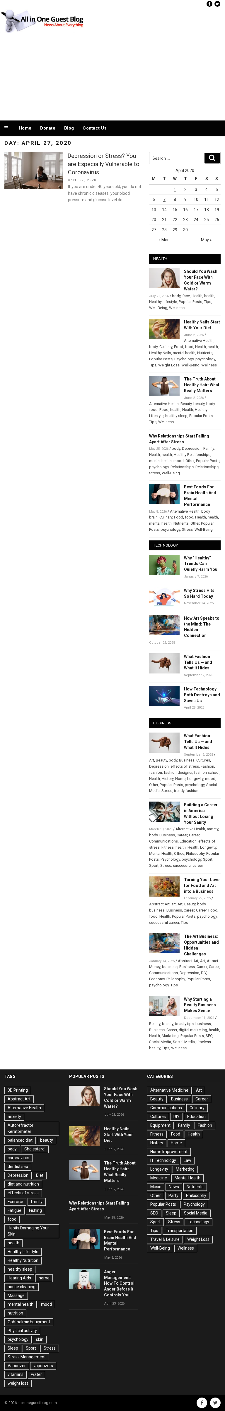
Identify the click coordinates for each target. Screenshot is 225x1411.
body (176, 296)
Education (188, 841)
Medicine (158, 1178)
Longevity (195, 778)
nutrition (15, 1313)
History (167, 778)
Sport (207, 859)
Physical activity (22, 1330)
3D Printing (18, 1090)
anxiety (212, 829)
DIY (203, 973)
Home (25, 128)
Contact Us (94, 128)
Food (178, 346)
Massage (16, 1295)
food (189, 346)
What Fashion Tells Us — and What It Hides (198, 662)
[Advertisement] (112, 75)
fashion (155, 772)
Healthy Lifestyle (163, 301)
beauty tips (184, 1023)
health (209, 296)
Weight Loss (169, 365)
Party (173, 1195)
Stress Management (27, 1357)
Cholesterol (34, 1149)
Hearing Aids (19, 1278)
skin (39, 1339)
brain (153, 517)
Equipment (160, 1125)
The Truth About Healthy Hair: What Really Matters (201, 385)
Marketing (170, 1035)
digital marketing (193, 1030)
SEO (209, 1035)
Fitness (167, 847)
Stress (154, 473)
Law (187, 1160)
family (36, 1201)
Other (189, 461)
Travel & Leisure (165, 1239)
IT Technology (163, 1160)
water (36, 1374)
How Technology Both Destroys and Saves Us (202, 695)
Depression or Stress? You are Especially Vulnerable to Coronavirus (103, 164)
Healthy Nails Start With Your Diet (118, 1134)
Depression (192, 448)
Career (182, 835)
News (174, 1186)
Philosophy (195, 853)
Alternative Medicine (169, 1090)
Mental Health (160, 853)
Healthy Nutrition (23, 1260)
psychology (205, 359)
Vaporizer (17, 1365)
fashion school (206, 772)
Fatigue (14, 1210)
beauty (198, 404)
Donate (47, 128)
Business (187, 760)
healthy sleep (176, 416)
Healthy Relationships (192, 454)
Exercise (15, 1201)
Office (179, 853)
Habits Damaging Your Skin (28, 1231)
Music (155, 1186)
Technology (198, 1221)
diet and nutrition (23, 1184)
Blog (69, 128)
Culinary (165, 346)
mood (178, 461)
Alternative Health (199, 340)
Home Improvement (169, 1151)
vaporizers (43, 1365)
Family (208, 448)
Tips (207, 301)
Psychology (184, 359)
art (173, 904)
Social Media (160, 1042)
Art (151, 760)
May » (206, 239)
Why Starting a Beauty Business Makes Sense (200, 1005)
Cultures (203, 760)
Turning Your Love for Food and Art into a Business (201, 885)
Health (197, 296)
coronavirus (18, 1157)
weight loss (18, 1383)
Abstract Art (159, 904)
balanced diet (20, 1140)
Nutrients (204, 353)
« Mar (163, 239)
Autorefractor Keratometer (20, 1128)
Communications (163, 841)
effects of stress (185, 766)
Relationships (182, 467)
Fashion (207, 766)
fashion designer (178, 772)
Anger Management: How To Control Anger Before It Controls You (119, 1283)
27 (153, 230)
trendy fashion (186, 790)
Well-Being (158, 308)
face (186, 296)
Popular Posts (190, 301)
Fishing (35, 1210)
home (44, 1278)
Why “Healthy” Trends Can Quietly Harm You (200, 564)
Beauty (186, 404)
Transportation (179, 1230)
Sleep (13, 1348)
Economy (157, 979)
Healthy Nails (160, 353)
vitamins (15, 1374)
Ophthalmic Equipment (29, 1321)
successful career (188, 865)
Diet (39, 1175)
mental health (184, 353)
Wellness (177, 308)
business (157, 910)
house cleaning (21, 1286)
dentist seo (18, 1166)
